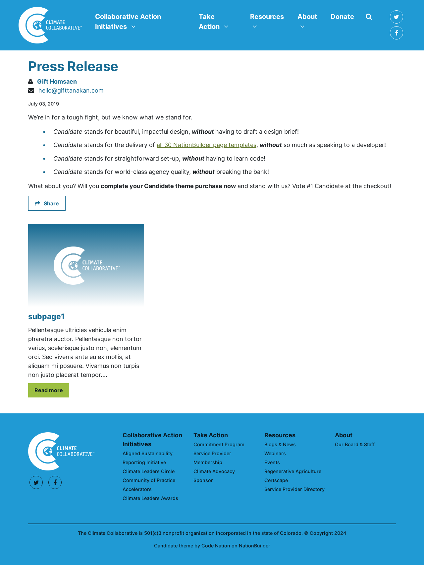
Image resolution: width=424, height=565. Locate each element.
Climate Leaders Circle (149, 471)
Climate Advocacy (214, 471)
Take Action (210, 435)
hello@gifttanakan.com (71, 90)
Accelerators (137, 489)
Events (272, 462)
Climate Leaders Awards (150, 498)
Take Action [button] (220, 21)
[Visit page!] (396, 17)
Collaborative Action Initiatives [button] (128, 21)
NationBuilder (254, 545)
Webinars (275, 453)
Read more (48, 390)
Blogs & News (280, 444)
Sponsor (203, 480)
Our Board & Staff (355, 444)
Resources (279, 435)
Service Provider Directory (294, 489)
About (343, 435)
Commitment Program (218, 444)
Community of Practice (149, 480)
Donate (342, 17)
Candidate (166, 545)
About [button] (311, 16)
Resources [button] (270, 16)
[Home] (50, 25)
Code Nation (215, 545)
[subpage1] (86, 265)
